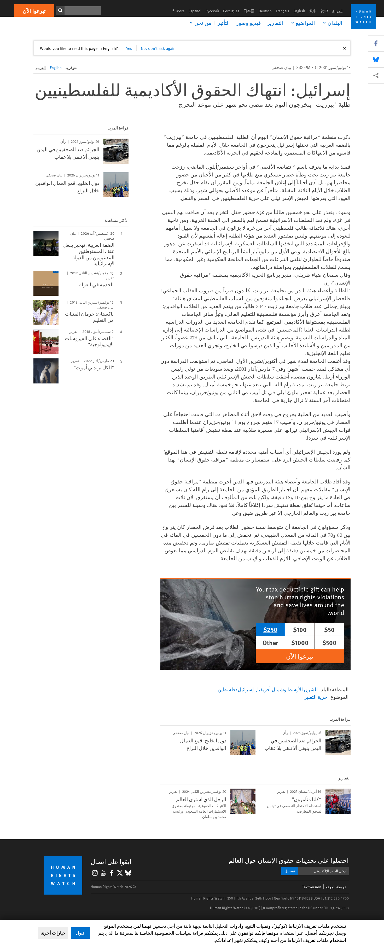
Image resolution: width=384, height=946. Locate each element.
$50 (329, 629)
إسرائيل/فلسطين (236, 689)
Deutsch (265, 10)
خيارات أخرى (53, 932)
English (299, 10)
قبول (80, 933)
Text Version (311, 886)
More (176, 10)
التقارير (275, 22)
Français (282, 10)
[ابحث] (60, 10)
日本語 (248, 10)
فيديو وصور (248, 22)
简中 (324, 10)
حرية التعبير (315, 696)
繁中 (313, 10)
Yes (129, 48)
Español (195, 10)
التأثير (224, 22)
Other (270, 642)
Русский (212, 10)
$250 (270, 629)
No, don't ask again (158, 48)
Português (231, 10)
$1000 (300, 642)
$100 (300, 629)
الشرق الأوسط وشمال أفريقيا (287, 689)
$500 (329, 642)
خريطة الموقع (336, 886)
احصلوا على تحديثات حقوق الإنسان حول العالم (289, 860)
